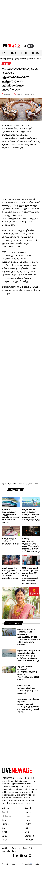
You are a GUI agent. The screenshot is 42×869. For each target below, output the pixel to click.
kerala (9, 483)
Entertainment (7, 816)
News (4, 827)
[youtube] (25, 855)
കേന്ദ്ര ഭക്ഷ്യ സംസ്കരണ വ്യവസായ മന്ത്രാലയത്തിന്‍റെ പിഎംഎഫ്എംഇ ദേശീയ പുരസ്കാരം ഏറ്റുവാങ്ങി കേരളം (29, 705)
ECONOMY (14, 53)
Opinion (27, 827)
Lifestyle (28, 823)
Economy (28, 812)
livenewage (7, 94)
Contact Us (16, 848)
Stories (4, 839)
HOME (4, 53)
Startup (4, 835)
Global (4, 820)
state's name (22, 483)
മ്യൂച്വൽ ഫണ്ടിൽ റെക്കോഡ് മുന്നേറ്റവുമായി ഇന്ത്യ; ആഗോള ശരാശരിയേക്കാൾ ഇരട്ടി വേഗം (28, 673)
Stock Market (29, 835)
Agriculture (6, 808)
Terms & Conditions (9, 850)
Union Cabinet (33, 483)
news (14, 483)
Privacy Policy (28, 848)
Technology (29, 839)
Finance (27, 816)
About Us (5, 848)
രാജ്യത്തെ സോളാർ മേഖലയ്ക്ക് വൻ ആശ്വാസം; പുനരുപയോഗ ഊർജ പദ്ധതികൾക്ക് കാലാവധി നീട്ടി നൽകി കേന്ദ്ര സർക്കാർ (29, 637)
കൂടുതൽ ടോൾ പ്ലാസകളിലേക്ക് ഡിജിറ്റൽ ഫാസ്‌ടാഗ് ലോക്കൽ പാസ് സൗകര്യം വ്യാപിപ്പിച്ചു (31, 514)
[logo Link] (11, 46)
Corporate (5, 812)
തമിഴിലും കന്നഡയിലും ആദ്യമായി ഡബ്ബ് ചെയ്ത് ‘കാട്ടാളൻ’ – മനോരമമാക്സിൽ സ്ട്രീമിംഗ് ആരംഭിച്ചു (31, 545)
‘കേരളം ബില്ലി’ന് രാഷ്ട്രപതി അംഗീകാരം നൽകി (10, 541)
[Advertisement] (21, 21)
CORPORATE (35, 53)
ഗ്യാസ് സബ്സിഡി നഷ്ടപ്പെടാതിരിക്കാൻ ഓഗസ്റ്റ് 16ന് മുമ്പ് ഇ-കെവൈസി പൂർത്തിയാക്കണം (11, 573)
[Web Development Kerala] (35, 864)
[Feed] (30, 855)
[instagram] (21, 855)
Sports (27, 831)
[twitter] (17, 855)
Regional (5, 831)
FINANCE (24, 53)
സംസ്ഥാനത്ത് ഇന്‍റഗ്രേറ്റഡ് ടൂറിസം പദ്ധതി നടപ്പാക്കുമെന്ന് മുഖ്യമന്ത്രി (28, 689)
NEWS (6, 63)
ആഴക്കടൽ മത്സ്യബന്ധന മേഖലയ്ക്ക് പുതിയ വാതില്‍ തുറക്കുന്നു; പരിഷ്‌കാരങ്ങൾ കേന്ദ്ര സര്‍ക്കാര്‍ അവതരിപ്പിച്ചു (29, 656)
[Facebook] (13, 855)
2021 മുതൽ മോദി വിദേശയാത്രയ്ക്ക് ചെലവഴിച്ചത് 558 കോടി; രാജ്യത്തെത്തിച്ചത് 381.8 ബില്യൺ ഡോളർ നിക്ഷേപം (30, 576)
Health (27, 820)
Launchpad (5, 823)
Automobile (29, 808)
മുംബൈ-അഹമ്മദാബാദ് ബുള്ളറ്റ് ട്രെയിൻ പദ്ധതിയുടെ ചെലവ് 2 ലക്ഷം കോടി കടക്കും (10, 515)
